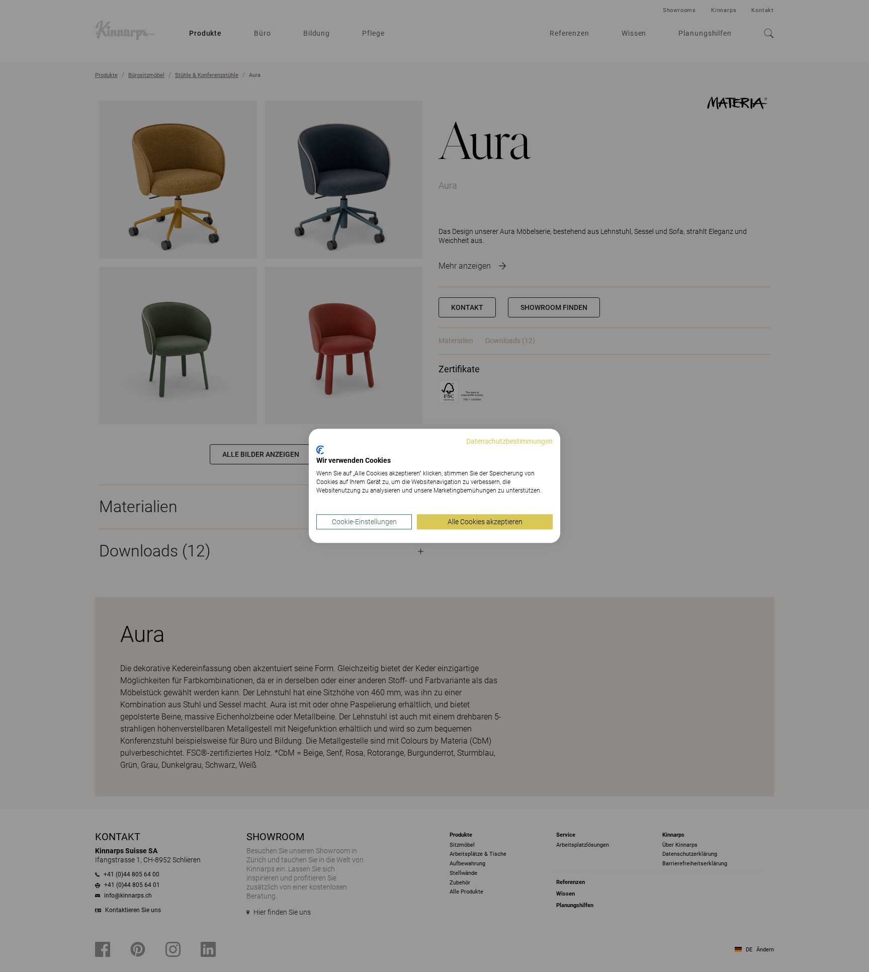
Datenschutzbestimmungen (509, 441)
